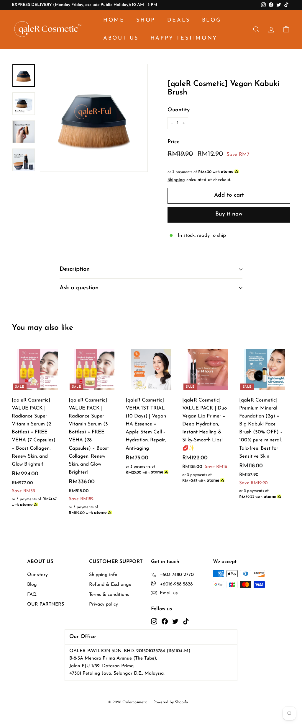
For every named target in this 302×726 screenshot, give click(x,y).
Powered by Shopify (170, 702)
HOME (113, 20)
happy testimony (183, 38)
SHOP (145, 20)
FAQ (32, 594)
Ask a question (79, 288)
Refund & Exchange (110, 584)
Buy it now (228, 214)
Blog (32, 584)
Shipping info (103, 574)
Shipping (176, 180)
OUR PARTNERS (45, 604)
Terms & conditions (109, 594)
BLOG (211, 20)
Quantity (179, 110)
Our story (37, 574)
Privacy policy (103, 604)
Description (75, 269)
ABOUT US (121, 38)
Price (174, 142)
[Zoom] (93, 118)
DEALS (178, 20)
